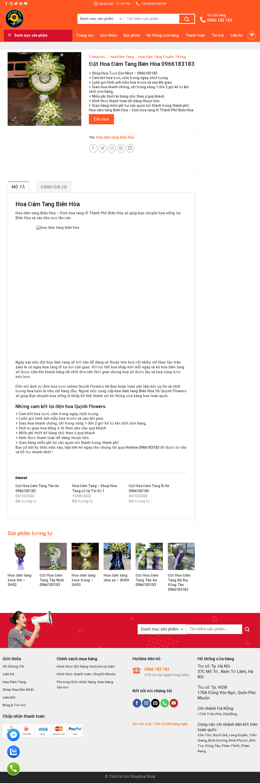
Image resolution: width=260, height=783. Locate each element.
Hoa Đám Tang (122, 57)
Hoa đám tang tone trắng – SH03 (83, 580)
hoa (45, 367)
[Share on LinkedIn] (130, 148)
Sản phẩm (131, 35)
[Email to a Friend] (111, 148)
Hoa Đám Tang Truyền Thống (162, 57)
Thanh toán (195, 35)
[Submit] (186, 19)
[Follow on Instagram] (11, 4)
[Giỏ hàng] (252, 36)
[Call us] (164, 703)
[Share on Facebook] (93, 148)
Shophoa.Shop (143, 776)
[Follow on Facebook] (6, 4)
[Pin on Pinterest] (121, 148)
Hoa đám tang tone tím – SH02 (19, 580)
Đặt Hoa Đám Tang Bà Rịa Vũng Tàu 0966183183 (179, 582)
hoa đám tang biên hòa (115, 137)
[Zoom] (14, 120)
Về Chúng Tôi (13, 666)
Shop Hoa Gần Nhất (18, 689)
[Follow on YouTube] (25, 4)
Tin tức (218, 35)
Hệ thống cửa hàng (163, 35)
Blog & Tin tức (14, 705)
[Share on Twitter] (102, 148)
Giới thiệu (108, 35)
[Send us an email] (20, 4)
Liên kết (9, 697)
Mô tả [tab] (18, 187)
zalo (19, 367)
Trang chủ (85, 35)
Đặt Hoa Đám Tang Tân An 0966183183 (147, 580)
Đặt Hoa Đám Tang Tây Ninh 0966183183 (52, 580)
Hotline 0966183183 (142, 447)
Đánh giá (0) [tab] (54, 187)
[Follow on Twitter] (16, 4)
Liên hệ (237, 35)
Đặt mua (101, 119)
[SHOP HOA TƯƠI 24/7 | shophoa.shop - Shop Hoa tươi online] (37, 18)
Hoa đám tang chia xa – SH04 (116, 577)
